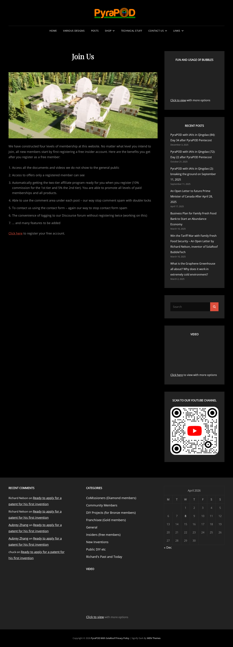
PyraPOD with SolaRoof (103, 638)
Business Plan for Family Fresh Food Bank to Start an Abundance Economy (193, 218)
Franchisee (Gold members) (106, 520)
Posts (95, 30)
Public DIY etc (96, 549)
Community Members (101, 505)
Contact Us (156, 30)
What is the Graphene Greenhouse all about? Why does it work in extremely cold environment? (192, 269)
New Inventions (97, 542)
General (91, 527)
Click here (16, 233)
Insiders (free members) (103, 535)
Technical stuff (131, 30)
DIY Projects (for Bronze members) (111, 513)
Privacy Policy (122, 638)
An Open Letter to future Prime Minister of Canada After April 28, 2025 (191, 196)
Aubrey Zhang (18, 525)
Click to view (178, 100)
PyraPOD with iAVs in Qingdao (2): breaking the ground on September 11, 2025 (193, 174)
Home (53, 30)
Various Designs (74, 30)
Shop (108, 30)
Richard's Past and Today (104, 557)
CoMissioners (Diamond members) (111, 498)
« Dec (168, 547)
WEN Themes (154, 638)
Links (176, 30)
